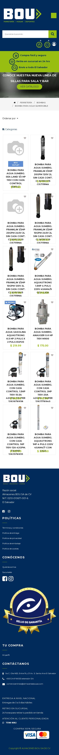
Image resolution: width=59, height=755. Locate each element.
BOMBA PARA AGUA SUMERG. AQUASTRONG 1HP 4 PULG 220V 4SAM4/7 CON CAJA (43, 442)
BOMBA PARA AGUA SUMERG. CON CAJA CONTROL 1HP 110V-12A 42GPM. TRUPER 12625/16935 (16, 444)
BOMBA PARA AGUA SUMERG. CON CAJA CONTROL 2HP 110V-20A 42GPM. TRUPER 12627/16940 (43, 391)
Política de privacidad (12, 538)
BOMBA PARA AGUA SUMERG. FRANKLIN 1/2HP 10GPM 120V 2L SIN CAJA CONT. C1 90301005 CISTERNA (15, 285)
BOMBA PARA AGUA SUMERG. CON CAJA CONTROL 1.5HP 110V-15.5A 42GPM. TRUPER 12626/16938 (15, 391)
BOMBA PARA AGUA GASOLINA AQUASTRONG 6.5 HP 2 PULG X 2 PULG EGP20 (16, 335)
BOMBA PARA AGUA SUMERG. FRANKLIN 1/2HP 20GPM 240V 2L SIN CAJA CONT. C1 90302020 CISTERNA (15, 232)
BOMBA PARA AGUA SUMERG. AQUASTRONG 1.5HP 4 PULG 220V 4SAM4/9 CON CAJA (43, 284)
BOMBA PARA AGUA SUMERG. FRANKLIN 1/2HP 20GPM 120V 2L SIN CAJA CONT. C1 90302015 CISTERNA (43, 174)
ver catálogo (29, 86)
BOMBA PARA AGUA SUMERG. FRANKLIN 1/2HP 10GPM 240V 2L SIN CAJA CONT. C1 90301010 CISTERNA (43, 232)
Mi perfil (6, 655)
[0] (38, 45)
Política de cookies (10, 548)
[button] (11, 118)
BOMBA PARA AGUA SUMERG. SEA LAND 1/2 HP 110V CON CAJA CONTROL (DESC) (16, 178)
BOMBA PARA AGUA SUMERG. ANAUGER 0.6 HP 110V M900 (43, 333)
